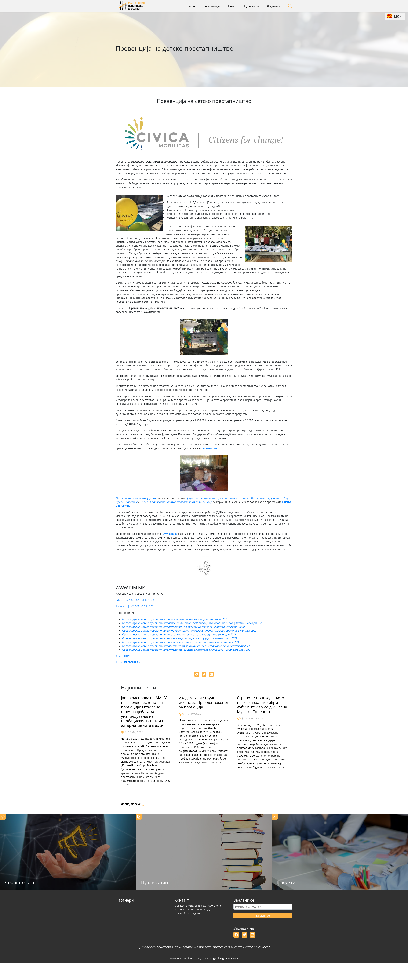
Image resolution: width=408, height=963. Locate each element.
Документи (273, 6)
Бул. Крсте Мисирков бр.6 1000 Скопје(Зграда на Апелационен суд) (198, 907)
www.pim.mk (170, 534)
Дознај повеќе (131, 804)
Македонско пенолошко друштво (137, 498)
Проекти (232, 6)
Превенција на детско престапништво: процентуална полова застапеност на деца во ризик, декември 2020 (189, 630)
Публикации (252, 6)
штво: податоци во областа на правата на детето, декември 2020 (203, 627)
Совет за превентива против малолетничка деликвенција (176, 502)
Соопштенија (211, 6)
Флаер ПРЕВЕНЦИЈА (128, 662)
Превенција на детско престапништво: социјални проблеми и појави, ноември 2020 (174, 619)
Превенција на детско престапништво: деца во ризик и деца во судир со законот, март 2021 (179, 638)
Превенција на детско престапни (142, 627)
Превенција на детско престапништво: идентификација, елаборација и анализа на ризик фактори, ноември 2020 (192, 623)
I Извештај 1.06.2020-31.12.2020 (135, 600)
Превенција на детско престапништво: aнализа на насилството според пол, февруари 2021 (179, 634)
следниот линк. (210, 448)
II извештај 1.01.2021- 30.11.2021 (135, 606)
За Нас (192, 6)
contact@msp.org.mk (187, 913)
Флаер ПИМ (123, 656)
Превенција (129, 642)
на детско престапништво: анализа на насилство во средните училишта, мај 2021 (188, 642)
